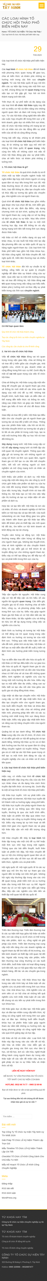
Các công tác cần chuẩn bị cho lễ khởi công (20, 347)
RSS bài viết (8, 1188)
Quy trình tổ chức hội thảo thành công (18, 332)
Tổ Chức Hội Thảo (33, 32)
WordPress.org (9, 1198)
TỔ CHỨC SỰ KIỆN (16, 32)
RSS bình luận (9, 1193)
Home (4, 32)
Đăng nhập (7, 1183)
